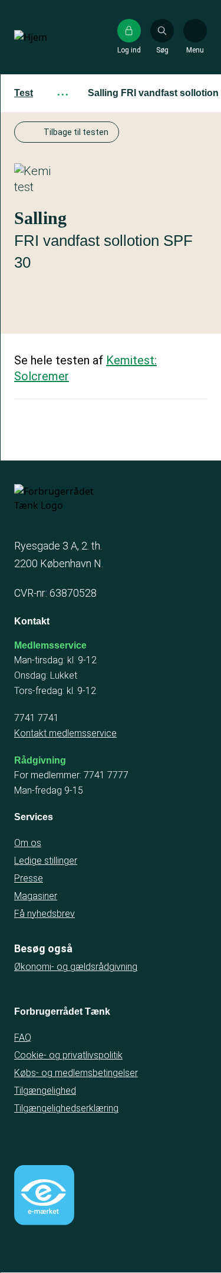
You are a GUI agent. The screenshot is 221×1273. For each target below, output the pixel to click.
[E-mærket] (44, 1195)
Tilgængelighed (45, 1090)
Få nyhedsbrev (44, 913)
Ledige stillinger (45, 860)
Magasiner (35, 896)
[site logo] (52, 37)
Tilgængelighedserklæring (66, 1108)
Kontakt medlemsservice (65, 733)
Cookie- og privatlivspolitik (68, 1055)
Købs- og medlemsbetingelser (76, 1072)
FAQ (22, 1037)
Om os (27, 842)
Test (23, 93)
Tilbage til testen (76, 132)
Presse (28, 878)
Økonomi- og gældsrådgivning (75, 966)
